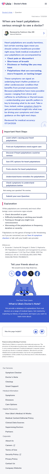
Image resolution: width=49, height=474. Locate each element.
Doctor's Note (7, 12)
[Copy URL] (11, 273)
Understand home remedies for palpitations (25, 176)
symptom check (31, 106)
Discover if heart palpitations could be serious (23, 154)
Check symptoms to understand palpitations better (20, 184)
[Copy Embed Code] (24, 273)
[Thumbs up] (35, 331)
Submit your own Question (17, 196)
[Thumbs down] (42, 331)
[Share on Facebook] (37, 273)
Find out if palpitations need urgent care (23, 146)
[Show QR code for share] (18, 273)
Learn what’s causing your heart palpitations (20, 139)
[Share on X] (31, 273)
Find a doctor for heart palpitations (21, 169)
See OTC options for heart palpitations (23, 161)
